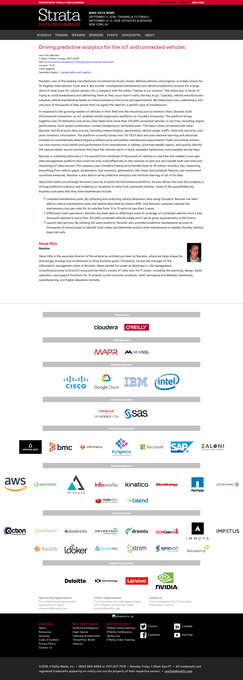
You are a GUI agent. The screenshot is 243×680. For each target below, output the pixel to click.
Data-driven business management (56, 61)
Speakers (78, 35)
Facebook (154, 634)
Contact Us (45, 647)
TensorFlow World (84, 639)
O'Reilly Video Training (120, 639)
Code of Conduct (49, 639)
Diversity (44, 635)
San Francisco (167, 2)
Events (112, 35)
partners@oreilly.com (107, 608)
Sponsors (96, 35)
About (150, 35)
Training (61, 35)
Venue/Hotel (131, 35)
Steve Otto (44, 55)
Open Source (80, 631)
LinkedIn (187, 626)
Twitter (152, 626)
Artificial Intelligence (86, 627)
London (184, 2)
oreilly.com (113, 635)
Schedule (44, 35)
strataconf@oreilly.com (53, 608)
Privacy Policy (47, 643)
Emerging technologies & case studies (94, 61)
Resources (45, 631)
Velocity (78, 643)
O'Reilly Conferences (119, 631)
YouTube (187, 634)
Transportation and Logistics (75, 72)
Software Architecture (86, 635)
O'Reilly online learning (121, 627)
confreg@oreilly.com (178, 671)
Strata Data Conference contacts (170, 602)
